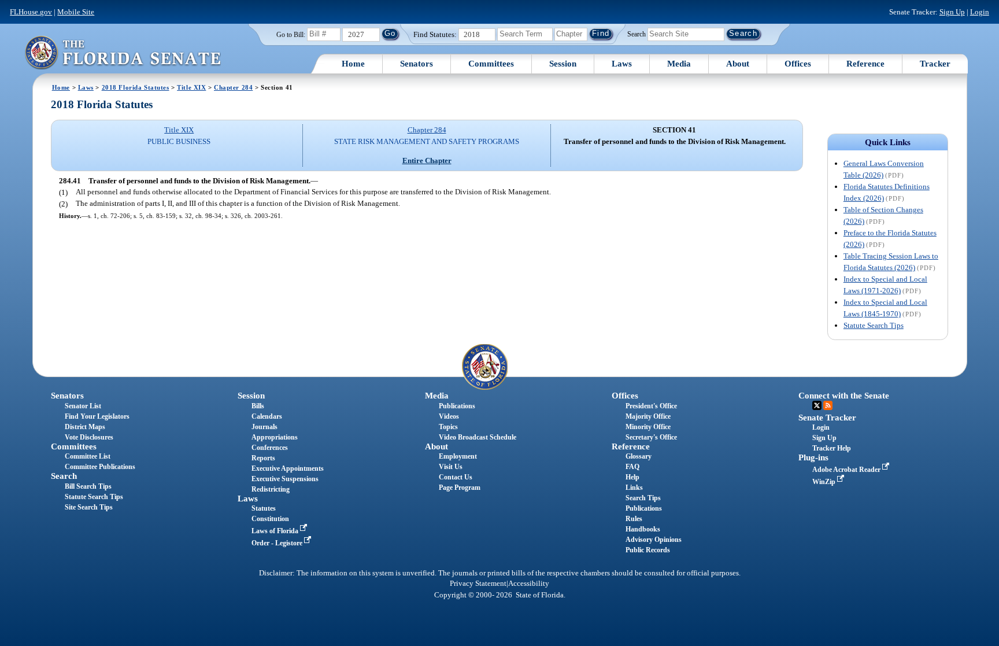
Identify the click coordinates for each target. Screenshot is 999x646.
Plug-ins (813, 457)
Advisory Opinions (654, 540)
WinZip (824, 482)
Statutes (263, 508)
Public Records (648, 550)
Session (562, 63)
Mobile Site (75, 12)
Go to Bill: (290, 34)
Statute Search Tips (873, 325)
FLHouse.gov (31, 12)
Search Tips (643, 498)
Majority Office (648, 416)
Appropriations (274, 437)
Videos (449, 416)
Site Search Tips (89, 507)
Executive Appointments (287, 468)
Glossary (639, 456)
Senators (416, 63)
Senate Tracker (827, 417)
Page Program (459, 487)
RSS (827, 405)
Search (636, 33)
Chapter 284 (233, 87)
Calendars (266, 416)
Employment (458, 456)
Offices (798, 63)
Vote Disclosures (89, 437)
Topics (448, 427)
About (737, 63)
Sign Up (952, 12)
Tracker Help (831, 448)
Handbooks (643, 529)
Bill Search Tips (88, 486)
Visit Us (450, 467)
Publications (457, 406)
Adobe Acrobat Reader (847, 470)
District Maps (85, 427)
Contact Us (455, 477)
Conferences (269, 448)
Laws (622, 63)
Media (679, 63)
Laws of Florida (275, 531)
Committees (491, 63)
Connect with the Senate (843, 395)
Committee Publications (100, 467)
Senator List (83, 406)
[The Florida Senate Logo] (122, 52)
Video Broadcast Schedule (477, 437)
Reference (865, 63)
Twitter (817, 405)
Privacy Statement (478, 583)
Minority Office (648, 427)
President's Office (651, 406)
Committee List (87, 456)
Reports (263, 458)
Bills (257, 406)
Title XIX (191, 87)
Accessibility (528, 583)
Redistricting (270, 489)
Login (979, 12)
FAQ (632, 467)
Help (632, 477)
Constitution (270, 519)
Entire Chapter (427, 160)
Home (353, 63)
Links (634, 487)
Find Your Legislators (97, 416)
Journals (264, 427)
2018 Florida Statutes (135, 87)
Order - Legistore (277, 543)
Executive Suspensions (285, 479)
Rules (634, 519)
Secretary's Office (651, 437)
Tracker (935, 63)
